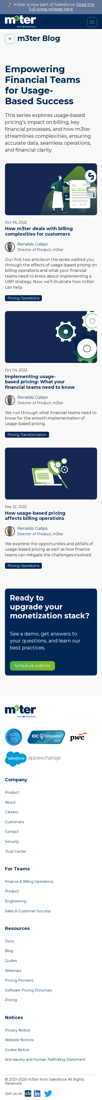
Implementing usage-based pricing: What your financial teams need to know (40, 382)
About (10, 802)
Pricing (11, 1000)
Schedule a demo (32, 665)
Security (12, 841)
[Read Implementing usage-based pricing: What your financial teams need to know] (51, 337)
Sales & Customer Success (28, 911)
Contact (12, 831)
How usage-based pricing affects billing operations (35, 515)
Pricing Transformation (27, 434)
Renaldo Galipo (32, 244)
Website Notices (19, 1040)
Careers (11, 812)
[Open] (92, 22)
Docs (9, 941)
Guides (11, 960)
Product (12, 792)
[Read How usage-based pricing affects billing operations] (51, 473)
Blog (9, 951)
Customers (14, 822)
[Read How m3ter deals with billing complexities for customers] (51, 189)
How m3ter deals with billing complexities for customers (39, 231)
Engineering (15, 901)
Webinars (13, 970)
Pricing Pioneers (19, 980)
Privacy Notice (17, 1030)
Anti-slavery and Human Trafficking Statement (45, 1059)
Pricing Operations (23, 298)
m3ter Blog (38, 38)
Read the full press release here (61, 6)
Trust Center (15, 851)
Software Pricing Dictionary (28, 990)
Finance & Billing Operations (29, 881)
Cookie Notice (17, 1050)
